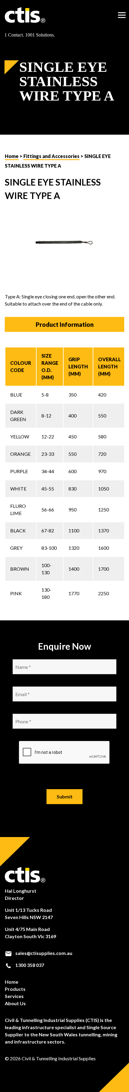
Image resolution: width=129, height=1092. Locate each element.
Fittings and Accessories (51, 156)
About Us (15, 1003)
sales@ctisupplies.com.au (43, 953)
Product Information (65, 324)
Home (12, 156)
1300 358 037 (29, 965)
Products (15, 989)
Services (14, 996)
